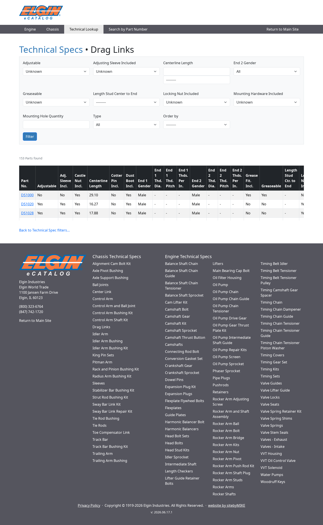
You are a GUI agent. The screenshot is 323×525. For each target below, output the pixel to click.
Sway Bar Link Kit (107, 404)
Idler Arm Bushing (108, 341)
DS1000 (27, 195)
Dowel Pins (174, 379)
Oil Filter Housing (227, 277)
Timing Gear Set (274, 362)
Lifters (218, 263)
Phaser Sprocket (226, 370)
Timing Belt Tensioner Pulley (279, 280)
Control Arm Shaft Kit (110, 319)
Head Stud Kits (177, 450)
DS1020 (27, 204)
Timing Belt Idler (274, 263)
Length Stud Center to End (115, 93)
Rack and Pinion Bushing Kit (116, 369)
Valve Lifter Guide (275, 390)
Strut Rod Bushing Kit (110, 397)
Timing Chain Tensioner (280, 323)
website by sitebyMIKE (226, 505)
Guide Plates (175, 414)
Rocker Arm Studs (228, 480)
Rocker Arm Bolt (226, 430)
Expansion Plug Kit (180, 386)
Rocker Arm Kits (226, 444)
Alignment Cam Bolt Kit (112, 263)
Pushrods (221, 385)
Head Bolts (174, 443)
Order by (170, 116)
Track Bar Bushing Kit (110, 446)
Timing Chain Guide (277, 316)
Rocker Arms (223, 487)
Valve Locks (270, 397)
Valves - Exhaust (274, 439)
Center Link (102, 291)
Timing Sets (270, 376)
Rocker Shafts (224, 494)
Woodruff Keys (273, 481)
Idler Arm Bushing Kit (110, 348)
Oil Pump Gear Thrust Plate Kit (231, 328)
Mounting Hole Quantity (43, 116)
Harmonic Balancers (182, 429)
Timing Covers (272, 355)
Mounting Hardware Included (258, 93)
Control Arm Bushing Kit (113, 312)
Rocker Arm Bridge (228, 437)
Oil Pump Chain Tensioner (225, 308)
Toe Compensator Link (111, 432)
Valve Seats (270, 404)
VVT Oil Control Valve (278, 460)
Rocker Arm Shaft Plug (231, 472)
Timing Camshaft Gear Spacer (279, 293)
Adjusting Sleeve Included (114, 62)
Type (97, 116)
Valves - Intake (273, 446)
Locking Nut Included (181, 93)
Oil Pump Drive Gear (230, 318)
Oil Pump (220, 284)
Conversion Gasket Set (184, 358)
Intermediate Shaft (180, 464)
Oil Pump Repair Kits (230, 349)
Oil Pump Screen (226, 356)
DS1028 (27, 213)
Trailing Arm (103, 453)
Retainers (221, 392)
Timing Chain (271, 302)
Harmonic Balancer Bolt (184, 421)
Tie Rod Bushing (106, 418)
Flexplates (173, 407)
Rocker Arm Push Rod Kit (233, 465)
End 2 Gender (245, 62)
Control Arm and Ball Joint (114, 305)
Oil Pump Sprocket (228, 363)
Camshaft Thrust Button (185, 337)
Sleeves (99, 383)
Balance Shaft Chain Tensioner (181, 286)
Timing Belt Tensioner (279, 270)
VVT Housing (271, 453)
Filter (30, 136)
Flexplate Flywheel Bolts (184, 400)
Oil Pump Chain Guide (231, 298)
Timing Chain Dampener (281, 309)
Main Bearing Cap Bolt (231, 270)
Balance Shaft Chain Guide (181, 273)
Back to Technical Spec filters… (44, 230)
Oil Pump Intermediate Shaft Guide (232, 340)
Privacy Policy (89, 505)
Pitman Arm (102, 362)
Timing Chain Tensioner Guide (280, 333)
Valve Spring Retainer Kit (281, 411)
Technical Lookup (83, 29)
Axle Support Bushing (110, 277)
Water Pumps (272, 474)
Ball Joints (101, 284)
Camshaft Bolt (177, 309)
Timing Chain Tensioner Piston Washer (280, 345)
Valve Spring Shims (276, 418)
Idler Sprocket (177, 457)
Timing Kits (270, 369)
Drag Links (101, 326)
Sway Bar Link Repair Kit (112, 411)
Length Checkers (179, 471)
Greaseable (32, 93)
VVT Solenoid (271, 467)
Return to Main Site (283, 29)
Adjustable (31, 62)
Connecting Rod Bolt (182, 351)
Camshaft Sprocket (181, 330)
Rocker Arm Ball (226, 423)
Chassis (52, 29)
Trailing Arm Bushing (110, 460)
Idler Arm (100, 334)
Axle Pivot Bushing (108, 270)
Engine (30, 29)
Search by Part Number (128, 29)
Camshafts (174, 344)
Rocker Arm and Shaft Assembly (231, 414)
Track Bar (100, 439)
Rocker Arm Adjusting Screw (231, 402)
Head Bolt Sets (177, 436)
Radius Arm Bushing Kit (112, 376)
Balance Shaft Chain (181, 263)
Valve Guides (271, 383)
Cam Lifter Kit (176, 302)
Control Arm (103, 298)
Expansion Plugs (178, 393)
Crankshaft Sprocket (182, 372)
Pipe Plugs (221, 378)
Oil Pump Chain (225, 291)
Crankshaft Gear (178, 365)
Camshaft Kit (175, 323)
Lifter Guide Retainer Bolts (182, 481)
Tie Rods (100, 425)
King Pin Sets (103, 355)
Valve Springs (272, 425)
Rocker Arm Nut (226, 451)
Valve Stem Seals (274, 432)
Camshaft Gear (177, 316)
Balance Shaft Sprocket (184, 295)
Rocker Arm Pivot (227, 458)
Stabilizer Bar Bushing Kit (113, 390)
